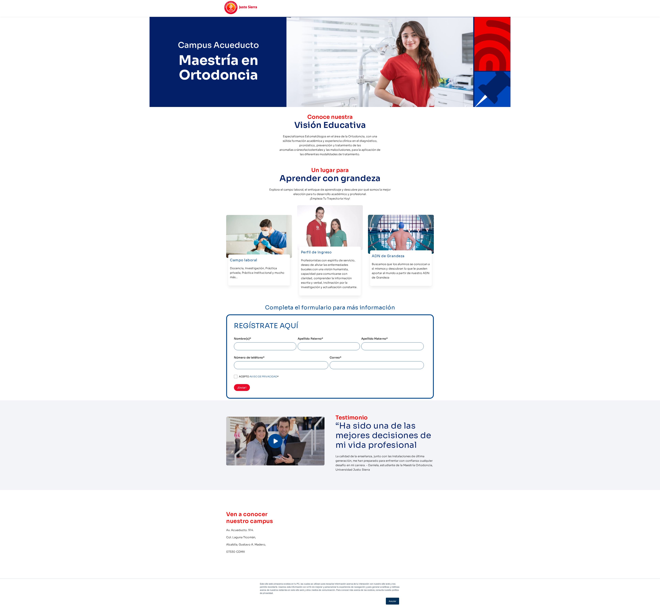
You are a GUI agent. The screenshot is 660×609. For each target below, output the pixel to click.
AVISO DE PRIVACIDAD (263, 376)
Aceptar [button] (392, 601)
